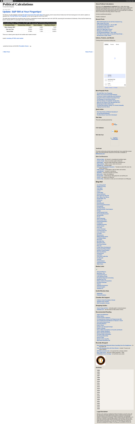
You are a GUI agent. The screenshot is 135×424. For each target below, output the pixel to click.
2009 (98, 379)
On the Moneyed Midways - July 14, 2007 (107, 24)
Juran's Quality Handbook (103, 331)
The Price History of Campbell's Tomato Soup (108, 100)
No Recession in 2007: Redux (104, 35)
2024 (98, 407)
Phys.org (99, 245)
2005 (98, 372)
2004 (98, 370)
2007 (98, 375)
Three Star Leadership (102, 256)
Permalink (21, 46)
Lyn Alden (99, 233)
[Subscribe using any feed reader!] (114, 145)
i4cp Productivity (101, 218)
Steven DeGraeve (101, 194)
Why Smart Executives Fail (103, 340)
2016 (98, 392)
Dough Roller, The (101, 198)
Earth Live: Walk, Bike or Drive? (104, 29)
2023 (98, 405)
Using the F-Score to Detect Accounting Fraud (108, 97)
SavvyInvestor (100, 253)
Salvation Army (100, 301)
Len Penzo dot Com (102, 230)
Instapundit (99, 222)
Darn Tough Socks (101, 352)
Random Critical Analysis (103, 250)
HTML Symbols (100, 169)
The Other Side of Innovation (104, 334)
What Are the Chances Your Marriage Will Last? (108, 102)
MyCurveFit (100, 174)
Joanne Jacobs (100, 226)
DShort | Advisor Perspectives (104, 280)
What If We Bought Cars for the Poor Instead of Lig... (110, 21)
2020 (98, 399)
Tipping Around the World (103, 106)
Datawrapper (100, 162)
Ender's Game (100, 325)
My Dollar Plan (100, 241)
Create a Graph (100, 160)
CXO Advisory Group (102, 276)
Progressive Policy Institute (103, 248)
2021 (98, 401)
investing (9, 38)
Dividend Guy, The (101, 279)
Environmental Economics (103, 204)
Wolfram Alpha (100, 159)
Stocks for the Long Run (103, 338)
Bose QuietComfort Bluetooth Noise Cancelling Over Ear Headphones (114, 345)
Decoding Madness (101, 323)
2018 (98, 396)
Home (26, 46)
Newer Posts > (89, 51)
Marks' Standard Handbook (103, 332)
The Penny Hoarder (101, 244)
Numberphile (100, 175)
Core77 (98, 191)
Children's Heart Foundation (104, 300)
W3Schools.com (100, 153)
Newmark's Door (101, 242)
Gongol (99, 210)
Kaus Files (99, 227)
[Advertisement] (48, 42)
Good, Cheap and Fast (102, 308)
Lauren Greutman (101, 229)
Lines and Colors (101, 232)
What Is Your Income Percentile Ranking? (107, 94)
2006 (98, 374)
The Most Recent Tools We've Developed (107, 114)
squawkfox (99, 254)
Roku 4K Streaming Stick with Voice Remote (108, 348)
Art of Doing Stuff (101, 185)
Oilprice (99, 283)
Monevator (99, 239)
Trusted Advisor (101, 260)
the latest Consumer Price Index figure (33, 14)
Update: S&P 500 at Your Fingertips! (22, 11)
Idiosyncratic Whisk (102, 219)
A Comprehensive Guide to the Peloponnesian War (109, 319)
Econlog (99, 201)
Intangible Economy (102, 224)
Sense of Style (100, 337)
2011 (98, 383)
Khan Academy (100, 163)
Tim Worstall (100, 257)
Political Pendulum (101, 295)
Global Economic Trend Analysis (105, 209)
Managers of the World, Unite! (104, 30)
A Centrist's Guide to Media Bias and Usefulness (109, 96)
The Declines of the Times (103, 27)
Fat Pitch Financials (102, 282)
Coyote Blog (100, 192)
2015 (98, 390)
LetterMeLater (100, 171)
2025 (98, 408)
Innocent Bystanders (102, 221)
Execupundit (100, 206)
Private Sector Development (104, 247)
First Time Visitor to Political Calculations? (107, 111)
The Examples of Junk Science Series (106, 99)
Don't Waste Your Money (103, 197)
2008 (98, 377)
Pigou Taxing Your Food (103, 23)
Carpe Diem (100, 189)
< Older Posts (6, 51)
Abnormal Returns (101, 271)
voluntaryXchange (101, 262)
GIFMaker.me (100, 165)
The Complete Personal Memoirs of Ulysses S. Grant (110, 320)
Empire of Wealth (101, 328)
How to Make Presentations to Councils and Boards (109, 329)
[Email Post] (30, 46)
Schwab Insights (101, 287)
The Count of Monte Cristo (103, 322)
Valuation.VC (100, 288)
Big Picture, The (101, 273)
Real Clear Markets (101, 251)
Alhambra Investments (102, 285)
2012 (98, 385)
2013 (98, 386)
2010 (98, 381)
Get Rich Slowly (101, 207)
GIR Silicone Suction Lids (103, 350)
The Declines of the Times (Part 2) (105, 26)
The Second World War (102, 335)
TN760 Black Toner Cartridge (104, 353)
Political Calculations (18, 4)
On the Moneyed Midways (103, 113)
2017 (98, 394)
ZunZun (99, 177)
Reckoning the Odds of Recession (105, 103)
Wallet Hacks (100, 264)
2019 (98, 397)
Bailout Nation (100, 316)
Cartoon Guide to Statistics (103, 317)
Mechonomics (100, 235)
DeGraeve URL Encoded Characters (106, 167)
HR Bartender (100, 215)
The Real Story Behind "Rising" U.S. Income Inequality (110, 105)
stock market (19, 38)
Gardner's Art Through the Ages (105, 326)
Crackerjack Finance (102, 274)
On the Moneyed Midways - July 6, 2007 (106, 32)
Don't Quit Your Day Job (103, 195)
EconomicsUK (100, 203)
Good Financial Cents (102, 212)
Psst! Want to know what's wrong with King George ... (110, 33)
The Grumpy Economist (103, 213)
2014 (98, 388)
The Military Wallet (101, 238)
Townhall (99, 259)
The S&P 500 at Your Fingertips (18, 16)
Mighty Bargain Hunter (102, 236)
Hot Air (98, 216)
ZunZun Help (100, 178)
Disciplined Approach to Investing (105, 277)
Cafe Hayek (99, 188)
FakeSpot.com (100, 309)
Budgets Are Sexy (101, 186)
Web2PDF (99, 172)
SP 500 (14, 38)
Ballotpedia (99, 293)
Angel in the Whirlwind (102, 314)
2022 (98, 403)
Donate (113, 300)
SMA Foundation (101, 303)
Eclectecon (99, 200)
